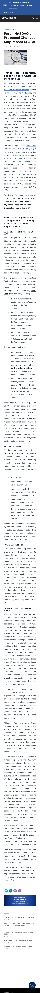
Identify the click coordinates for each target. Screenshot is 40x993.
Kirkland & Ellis (23, 158)
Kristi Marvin (7, 46)
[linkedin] (10, 891)
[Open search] (33, 18)
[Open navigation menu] (37, 18)
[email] (15, 891)
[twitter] (6, 891)
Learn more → (8, 12)
